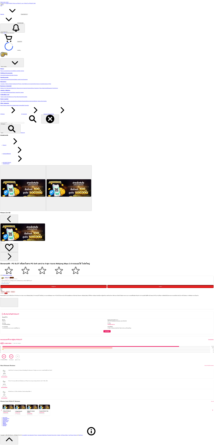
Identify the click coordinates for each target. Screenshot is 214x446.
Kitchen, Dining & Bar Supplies (40, 101)
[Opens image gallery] (0, 242)
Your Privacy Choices (72, 435)
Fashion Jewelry (15, 92)
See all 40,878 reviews (209, 365)
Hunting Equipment (4, 79)
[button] (10, 128)
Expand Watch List (24, 14)
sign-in (4, 32)
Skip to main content (4, 2)
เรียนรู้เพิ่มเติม (211, 339)
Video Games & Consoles (39, 83)
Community (5, 419)
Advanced (23, 132)
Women (2, 75)
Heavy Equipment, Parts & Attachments (39, 88)
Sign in (3, 3)
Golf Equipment (11, 79)
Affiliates (4, 423)
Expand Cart (20, 41)
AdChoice (81, 435)
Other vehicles (21, 70)
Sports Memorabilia (23, 96)
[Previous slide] (1, 410)
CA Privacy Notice (64, 435)
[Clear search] (50, 119)
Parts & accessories (4, 70)
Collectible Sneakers (13, 75)
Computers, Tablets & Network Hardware (8, 83)
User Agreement (30, 435)
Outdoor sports (17, 79)
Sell (1, 5)
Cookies (58, 435)
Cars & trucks (11, 70)
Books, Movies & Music (5, 105)
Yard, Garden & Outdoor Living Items (7, 101)
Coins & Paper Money (15, 96)
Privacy (35, 435)
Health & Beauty (19, 105)
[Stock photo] (23, 188)
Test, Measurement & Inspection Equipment (23, 88)
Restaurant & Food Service (52, 88)
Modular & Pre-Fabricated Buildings (7, 88)
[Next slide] (213, 410)
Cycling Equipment (24, 79)
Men (4, 75)
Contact (7, 283)
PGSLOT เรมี (26, 3)
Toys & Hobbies (13, 105)
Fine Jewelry (21, 92)
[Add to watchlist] (9, 247)
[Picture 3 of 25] (69, 188)
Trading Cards (3, 96)
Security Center (6, 420)
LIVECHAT (5, 424)
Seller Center (5, 421)
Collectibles (8, 96)
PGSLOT (2, 291)
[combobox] (12, 122)
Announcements (6, 418)
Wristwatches (9, 92)
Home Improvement (30, 101)
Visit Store (3, 283)
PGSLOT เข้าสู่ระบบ (13, 3)
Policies (4, 422)
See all (212, 401)
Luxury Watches (3, 92)
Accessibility (24, 435)
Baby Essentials (25, 105)
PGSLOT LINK (33, 3)
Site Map (4, 425)
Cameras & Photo (47, 83)
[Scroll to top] (9, 440)
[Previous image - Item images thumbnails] (9, 219)
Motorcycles (16, 70)
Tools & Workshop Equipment (21, 101)
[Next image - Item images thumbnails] (9, 256)
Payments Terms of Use (52, 435)
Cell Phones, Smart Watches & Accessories (25, 83)
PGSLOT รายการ (20, 3)
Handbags (7, 75)
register (7, 3)
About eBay (5, 417)
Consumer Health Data (42, 435)
